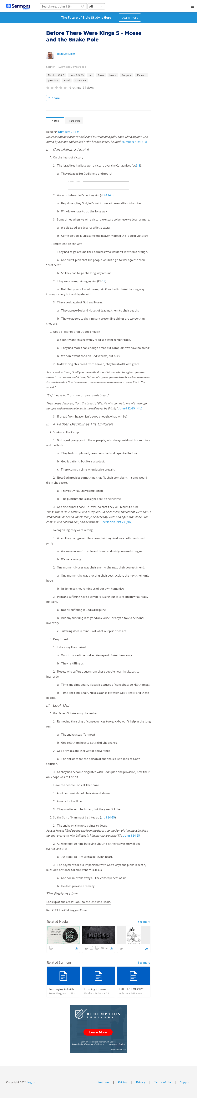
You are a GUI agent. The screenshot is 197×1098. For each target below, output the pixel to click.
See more (144, 922)
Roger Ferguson (58, 993)
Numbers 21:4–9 (56, 75)
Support (185, 1082)
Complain (80, 80)
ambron (123, 993)
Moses (112, 75)
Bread (67, 80)
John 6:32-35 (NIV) (130, 408)
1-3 (138, 165)
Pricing (122, 1082)
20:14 (107, 195)
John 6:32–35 (76, 75)
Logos (30, 1082)
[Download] (76, 948)
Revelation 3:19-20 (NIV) (116, 522)
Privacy (140, 1082)
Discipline (126, 75)
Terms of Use (162, 1082)
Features (103, 1082)
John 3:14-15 (131, 835)
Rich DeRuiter (66, 54)
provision (53, 80)
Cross (101, 75)
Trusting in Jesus (95, 989)
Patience (141, 75)
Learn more (130, 17)
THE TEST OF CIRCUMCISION (138, 989)
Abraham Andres (93, 993)
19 (103, 281)
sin (90, 75)
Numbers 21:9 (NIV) (134, 142)
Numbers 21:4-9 (68, 132)
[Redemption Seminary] (98, 1029)
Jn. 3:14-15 (108, 817)
